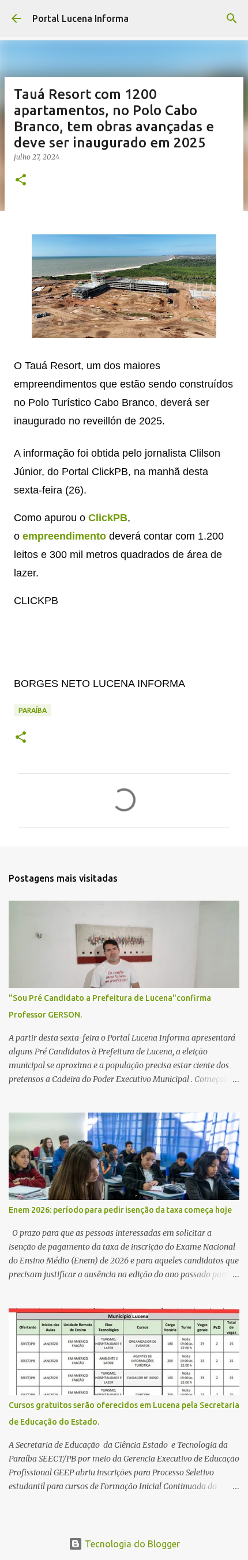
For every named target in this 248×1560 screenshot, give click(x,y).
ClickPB (107, 517)
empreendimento (64, 536)
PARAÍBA (32, 710)
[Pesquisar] (232, 18)
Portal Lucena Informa (80, 18)
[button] (21, 180)
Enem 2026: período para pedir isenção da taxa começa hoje (120, 1209)
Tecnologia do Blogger (131, 1544)
